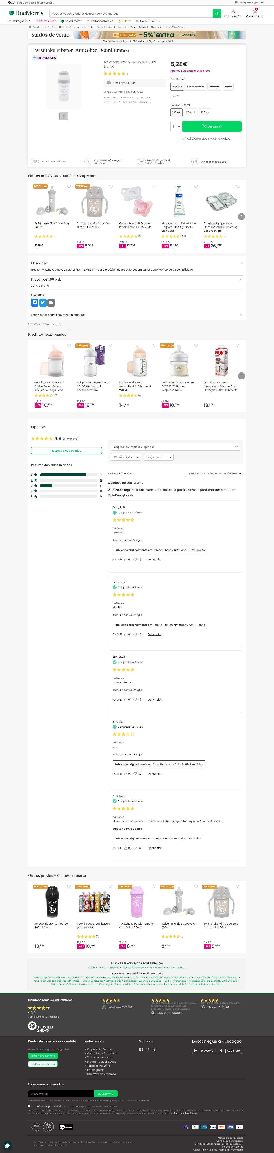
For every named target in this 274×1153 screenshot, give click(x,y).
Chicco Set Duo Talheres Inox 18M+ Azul (216, 977)
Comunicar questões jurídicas (44, 324)
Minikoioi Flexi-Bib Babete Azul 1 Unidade (200, 984)
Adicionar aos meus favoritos (208, 139)
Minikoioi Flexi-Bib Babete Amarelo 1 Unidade (150, 984)
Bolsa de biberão (176, 967)
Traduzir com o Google (127, 540)
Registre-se (105, 1094)
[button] (232, 13)
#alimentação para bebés (135, 97)
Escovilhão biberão (133, 967)
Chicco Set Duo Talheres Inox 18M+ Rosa (168, 977)
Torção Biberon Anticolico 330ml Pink (177, 838)
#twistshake (110, 97)
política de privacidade (49, 1106)
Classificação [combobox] (123, 457)
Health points (95, 1070)
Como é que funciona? (102, 1053)
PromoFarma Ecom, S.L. (130, 91)
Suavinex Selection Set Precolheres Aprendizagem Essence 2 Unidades (122, 981)
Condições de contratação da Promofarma (219, 1144)
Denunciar (154, 559)
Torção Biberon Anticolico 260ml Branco (179, 625)
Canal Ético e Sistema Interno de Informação (218, 1150)
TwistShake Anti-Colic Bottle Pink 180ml (178, 764)
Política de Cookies (232, 1147)
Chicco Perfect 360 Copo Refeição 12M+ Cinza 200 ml (113, 977)
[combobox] (221, 474)
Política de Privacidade (184, 1113)
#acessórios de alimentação (120, 102)
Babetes (114, 967)
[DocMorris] (26, 13)
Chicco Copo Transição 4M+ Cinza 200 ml (57, 977)
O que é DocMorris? (99, 1049)
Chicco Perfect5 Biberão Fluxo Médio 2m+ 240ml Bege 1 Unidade (86, 984)
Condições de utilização (229, 1141)
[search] (217, 13)
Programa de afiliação (101, 1062)
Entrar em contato (43, 1056)
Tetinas (102, 967)
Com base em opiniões (43, 1016)
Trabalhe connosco (99, 1057)
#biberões (145, 102)
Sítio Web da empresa (101, 1074)
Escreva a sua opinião (66, 450)
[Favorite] (69, 186)
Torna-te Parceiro (98, 1066)
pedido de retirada (43, 1064)
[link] (54, 438)
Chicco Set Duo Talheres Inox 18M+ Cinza (56, 981)
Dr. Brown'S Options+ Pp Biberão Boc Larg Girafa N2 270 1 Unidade (201, 981)
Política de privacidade (230, 1138)
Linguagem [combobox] (154, 457)
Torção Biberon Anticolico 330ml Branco (179, 550)
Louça (91, 967)
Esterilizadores (155, 967)
